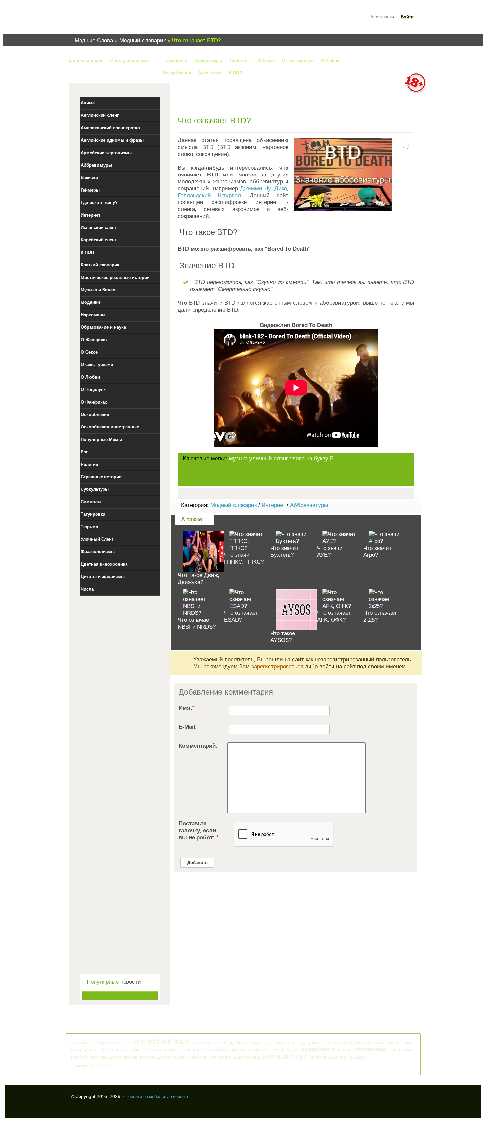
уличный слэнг (268, 458)
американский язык (112, 1042)
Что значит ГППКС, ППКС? (244, 558)
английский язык (161, 1041)
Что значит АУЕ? (331, 551)
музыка (238, 458)
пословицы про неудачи (164, 1057)
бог (239, 1042)
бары (229, 1042)
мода (224, 1049)
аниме (198, 1042)
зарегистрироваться (277, 666)
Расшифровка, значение (110, 20)
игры (76, 1049)
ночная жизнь (284, 1049)
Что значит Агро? (377, 551)
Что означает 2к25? (380, 616)
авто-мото (81, 1042)
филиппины (321, 1057)
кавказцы (133, 1049)
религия (198, 1057)
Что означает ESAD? (241, 616)
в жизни (253, 1042)
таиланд (251, 1057)
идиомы (91, 1049)
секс (224, 1057)
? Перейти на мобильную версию (155, 1096)
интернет (112, 1049)
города (333, 1042)
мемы (211, 1049)
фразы (341, 1057)
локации (153, 1049)
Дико (280, 188)
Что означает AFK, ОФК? (334, 616)
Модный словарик (233, 505)
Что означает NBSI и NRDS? (197, 623)
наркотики (259, 1049)
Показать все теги (90, 1065)
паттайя (346, 1049)
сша (237, 1057)
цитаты (358, 1057)
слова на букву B (311, 458)
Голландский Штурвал (209, 195)
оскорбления (318, 1049)
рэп (212, 1057)
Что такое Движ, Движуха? (198, 578)
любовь (171, 1049)
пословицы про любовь (114, 1057)
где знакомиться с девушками (294, 1042)
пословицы (371, 1049)
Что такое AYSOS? (282, 636)
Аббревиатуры (309, 505)
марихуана (192, 1049)
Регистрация (381, 16)
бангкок (214, 1042)
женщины (351, 1042)
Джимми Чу (255, 188)
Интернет (273, 505)
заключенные (399, 1042)
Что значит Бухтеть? (284, 551)
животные (373, 1042)
